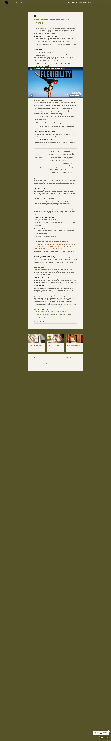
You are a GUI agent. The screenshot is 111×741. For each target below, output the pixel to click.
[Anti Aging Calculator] (55, 338)
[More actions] (76, 16)
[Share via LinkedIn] (40, 321)
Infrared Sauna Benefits (74, 345)
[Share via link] (43, 321)
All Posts (29, 8)
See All (81, 331)
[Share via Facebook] (34, 321)
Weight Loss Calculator (36, 345)
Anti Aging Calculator (55, 345)
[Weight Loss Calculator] (36, 338)
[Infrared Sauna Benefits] (74, 338)
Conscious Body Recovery (15, 2)
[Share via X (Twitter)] (37, 321)
